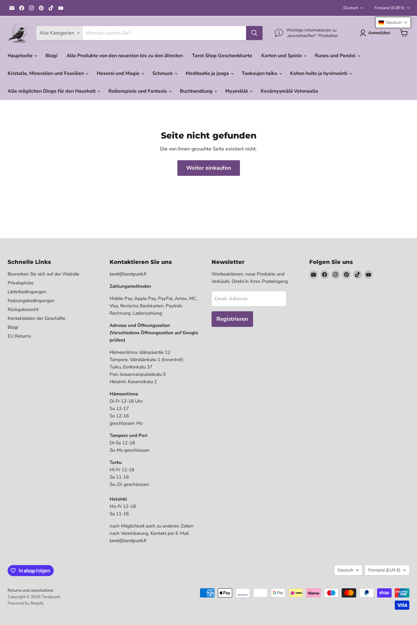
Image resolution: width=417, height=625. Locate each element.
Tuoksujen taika (260, 73)
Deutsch (350, 8)
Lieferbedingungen (27, 292)
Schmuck (163, 73)
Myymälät (237, 91)
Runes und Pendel (336, 55)
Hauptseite (21, 55)
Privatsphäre (21, 283)
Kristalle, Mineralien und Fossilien (46, 73)
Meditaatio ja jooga (208, 73)
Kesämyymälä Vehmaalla (289, 91)
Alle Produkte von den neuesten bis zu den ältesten (125, 55)
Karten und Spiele (282, 55)
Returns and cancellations (30, 590)
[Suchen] (254, 33)
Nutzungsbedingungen (31, 301)
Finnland (389, 8)
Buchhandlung (197, 91)
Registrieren (232, 319)
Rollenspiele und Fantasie (138, 91)
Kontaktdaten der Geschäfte (36, 318)
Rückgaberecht (23, 309)
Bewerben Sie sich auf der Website (43, 274)
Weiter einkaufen (208, 168)
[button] (393, 22)
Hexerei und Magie (119, 73)
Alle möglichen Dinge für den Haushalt (52, 91)
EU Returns (19, 336)
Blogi (51, 55)
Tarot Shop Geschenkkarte (222, 55)
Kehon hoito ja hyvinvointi (319, 73)
